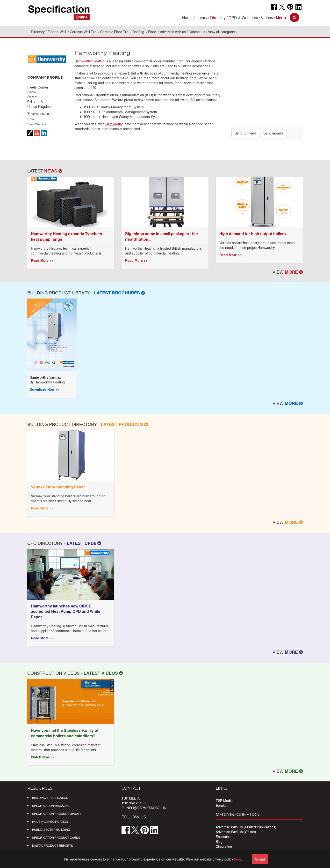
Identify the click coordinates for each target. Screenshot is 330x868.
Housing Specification (50, 821)
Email (31, 119)
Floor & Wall (57, 31)
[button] (281, 17)
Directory (38, 31)
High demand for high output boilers (252, 233)
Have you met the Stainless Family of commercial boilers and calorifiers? (64, 733)
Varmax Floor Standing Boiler (58, 487)
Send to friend (245, 133)
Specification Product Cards (56, 837)
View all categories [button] (222, 31)
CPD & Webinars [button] (243, 17)
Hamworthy (113, 123)
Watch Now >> (42, 757)
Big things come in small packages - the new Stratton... (161, 236)
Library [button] (201, 17)
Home (187, 17)
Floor (152, 31)
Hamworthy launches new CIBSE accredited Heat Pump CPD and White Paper (65, 611)
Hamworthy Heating (89, 61)
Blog (219, 841)
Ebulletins (223, 836)
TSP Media (224, 800)
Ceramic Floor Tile (114, 31)
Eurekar (222, 805)
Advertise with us (173, 31)
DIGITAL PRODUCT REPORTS (52, 845)
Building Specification (50, 797)
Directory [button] (218, 17)
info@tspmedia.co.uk (146, 807)
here (193, 77)
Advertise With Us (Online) (236, 831)
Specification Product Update (56, 813)
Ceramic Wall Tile (83, 31)
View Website (36, 124)
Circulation (224, 846)
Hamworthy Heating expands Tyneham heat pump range (66, 236)
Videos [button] (267, 17)
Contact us (197, 31)
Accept (260, 859)
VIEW (286, 272)
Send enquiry (273, 133)
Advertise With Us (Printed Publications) (246, 826)
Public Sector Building (51, 829)
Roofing (138, 31)
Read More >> (42, 260)
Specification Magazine (51, 805)
